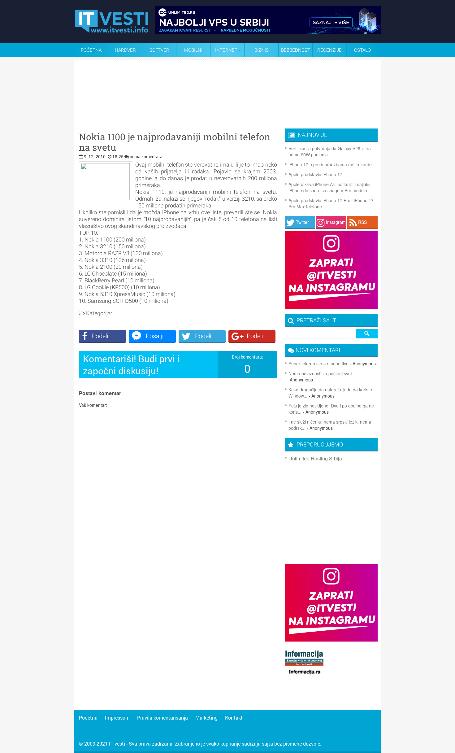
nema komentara (146, 156)
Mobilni (193, 50)
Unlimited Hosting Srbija (315, 458)
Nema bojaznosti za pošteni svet (320, 373)
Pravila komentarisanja (162, 717)
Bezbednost (295, 50)
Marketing (206, 717)
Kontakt (234, 717)
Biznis (261, 50)
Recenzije (329, 50)
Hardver (125, 50)
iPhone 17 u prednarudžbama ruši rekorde (330, 164)
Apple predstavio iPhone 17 (315, 174)
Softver (159, 50)
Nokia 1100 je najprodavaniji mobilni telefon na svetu (174, 142)
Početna (91, 50)
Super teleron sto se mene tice (318, 363)
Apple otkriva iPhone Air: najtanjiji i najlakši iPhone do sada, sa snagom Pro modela (329, 187)
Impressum (117, 717)
